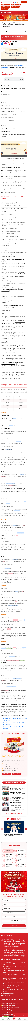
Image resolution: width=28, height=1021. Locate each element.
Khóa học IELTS (5, 4)
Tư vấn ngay (14, 925)
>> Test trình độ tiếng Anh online (14, 813)
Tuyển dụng (24, 2)
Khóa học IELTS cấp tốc (8, 1010)
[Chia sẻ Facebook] (2, 43)
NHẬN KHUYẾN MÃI (6, 773)
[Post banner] (14, 17)
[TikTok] (20, 2)
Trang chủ (4, 23)
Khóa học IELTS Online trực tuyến (10, 1007)
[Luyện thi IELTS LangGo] (14, 936)
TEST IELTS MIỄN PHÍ (16, 773)
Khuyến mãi (4, 8)
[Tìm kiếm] (11, 2)
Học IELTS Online (16, 4)
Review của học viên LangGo (9, 1014)
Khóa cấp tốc (15, 6)
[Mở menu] (25, 12)
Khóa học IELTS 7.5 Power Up (9, 1005)
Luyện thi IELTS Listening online (15, 23)
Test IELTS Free (5, 6)
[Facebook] (15, 2)
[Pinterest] (9, 43)
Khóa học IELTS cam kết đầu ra (10, 1003)
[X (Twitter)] (12, 43)
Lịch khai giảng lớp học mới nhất (10, 1012)
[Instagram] (17, 2)
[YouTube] (13, 2)
